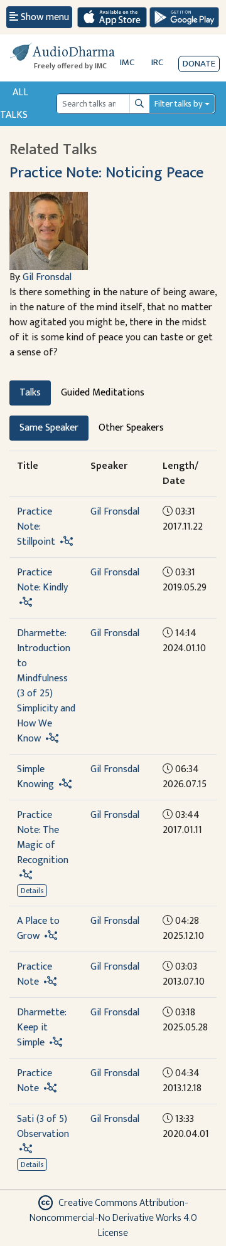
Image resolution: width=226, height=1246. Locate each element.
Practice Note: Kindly (42, 580)
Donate (199, 63)
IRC (157, 62)
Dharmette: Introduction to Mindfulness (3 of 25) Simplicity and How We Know (46, 686)
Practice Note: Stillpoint (36, 526)
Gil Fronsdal (47, 277)
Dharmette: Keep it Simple (41, 1027)
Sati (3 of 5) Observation (43, 1127)
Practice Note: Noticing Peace (106, 173)
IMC (127, 62)
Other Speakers (131, 427)
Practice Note (34, 974)
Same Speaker (48, 427)
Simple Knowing (35, 777)
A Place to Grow (38, 929)
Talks (30, 392)
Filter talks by (178, 104)
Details (32, 890)
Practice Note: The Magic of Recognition (42, 838)
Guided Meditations (102, 392)
